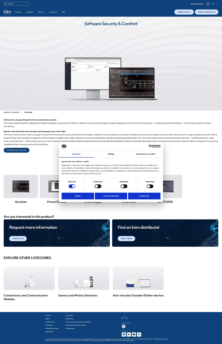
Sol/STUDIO (165, 202)
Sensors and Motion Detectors (77, 295)
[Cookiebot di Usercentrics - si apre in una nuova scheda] (150, 146)
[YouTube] (134, 334)
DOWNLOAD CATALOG (16, 150)
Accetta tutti (144, 196)
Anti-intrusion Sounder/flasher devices (138, 295)
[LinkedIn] (129, 334)
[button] (197, 4)
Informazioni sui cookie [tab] (145, 154)
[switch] (98, 186)
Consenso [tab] (76, 154)
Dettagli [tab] (111, 154)
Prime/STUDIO (57, 202)
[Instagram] (139, 334)
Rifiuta (77, 196)
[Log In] (208, 4)
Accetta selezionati (111, 196)
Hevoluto (21, 202)
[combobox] (17, 4)
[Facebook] (124, 334)
